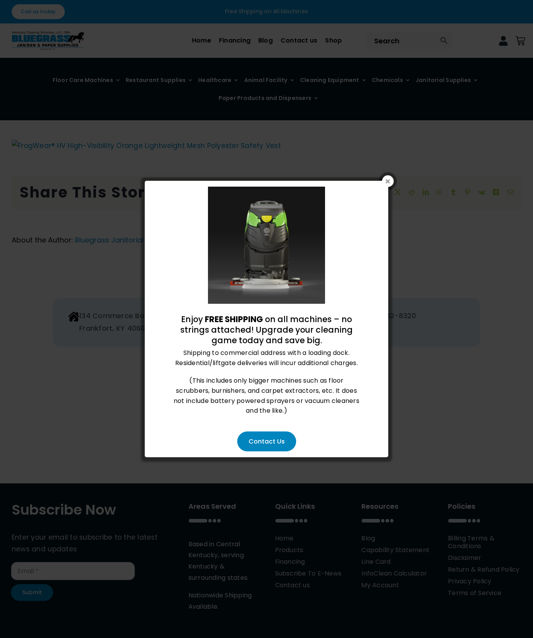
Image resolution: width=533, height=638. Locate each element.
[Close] (388, 181)
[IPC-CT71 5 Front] (266, 191)
